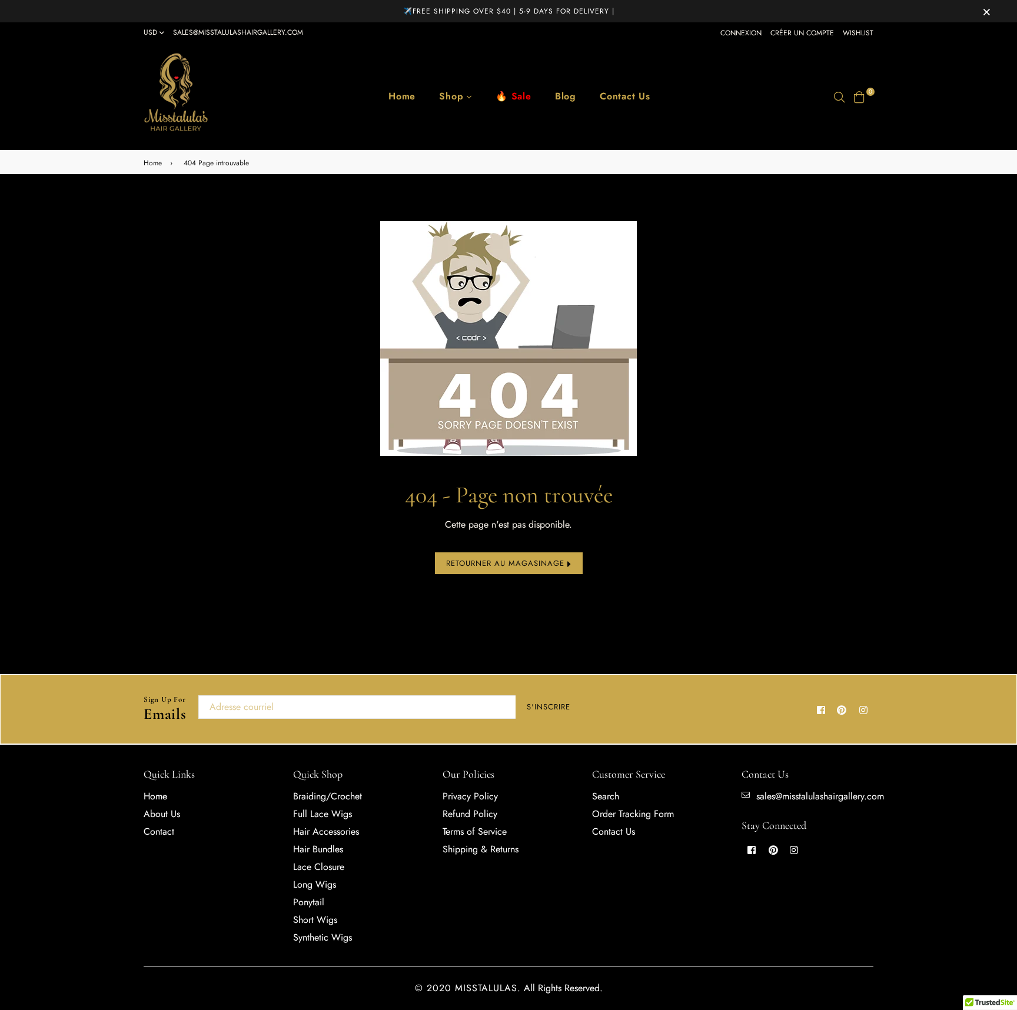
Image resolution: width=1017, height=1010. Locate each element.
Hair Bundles (318, 849)
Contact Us (625, 96)
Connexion (741, 33)
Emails (165, 709)
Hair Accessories (326, 831)
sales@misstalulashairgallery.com (238, 32)
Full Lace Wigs (322, 814)
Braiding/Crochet (327, 796)
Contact (159, 831)
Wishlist (858, 33)
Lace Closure (318, 867)
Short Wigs (315, 919)
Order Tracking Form (633, 814)
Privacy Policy (470, 796)
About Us (162, 814)
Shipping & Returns (481, 849)
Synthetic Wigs (322, 937)
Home (402, 96)
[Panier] (859, 96)
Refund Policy (470, 814)
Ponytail (308, 902)
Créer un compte (802, 33)
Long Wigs (314, 884)
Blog (565, 96)
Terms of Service (475, 831)
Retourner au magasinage (506, 563)
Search (605, 796)
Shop (453, 96)
